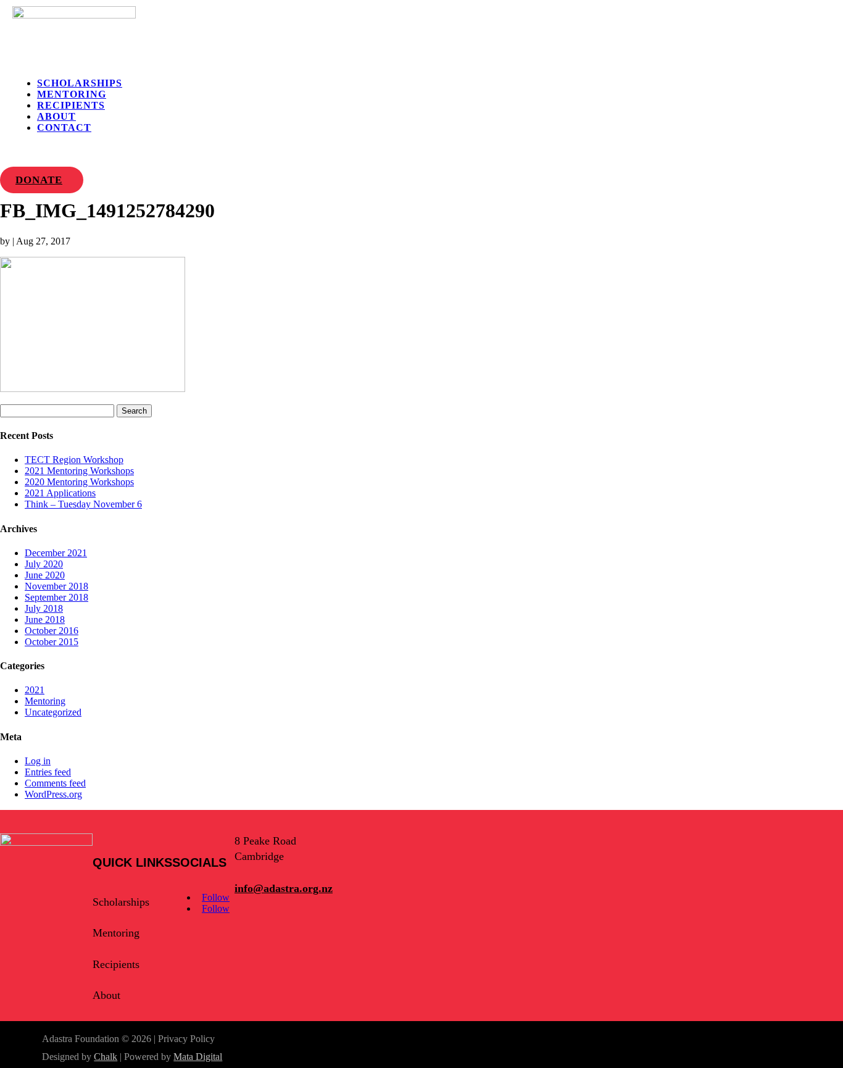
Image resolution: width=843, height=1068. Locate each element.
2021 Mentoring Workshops (79, 470)
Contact (64, 127)
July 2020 (44, 564)
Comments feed (55, 783)
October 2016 (51, 630)
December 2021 (56, 553)
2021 (34, 690)
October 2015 (51, 641)
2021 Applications (60, 493)
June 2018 (45, 619)
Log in (38, 761)
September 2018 (56, 597)
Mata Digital (197, 1056)
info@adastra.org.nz (284, 888)
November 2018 (56, 586)
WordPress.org (53, 794)
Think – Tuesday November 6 (83, 504)
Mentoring (71, 94)
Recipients (71, 105)
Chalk (105, 1056)
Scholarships (79, 83)
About (56, 116)
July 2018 (44, 608)
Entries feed (48, 772)
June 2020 (45, 575)
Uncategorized (53, 712)
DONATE (38, 180)
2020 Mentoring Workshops (79, 482)
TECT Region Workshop (74, 459)
